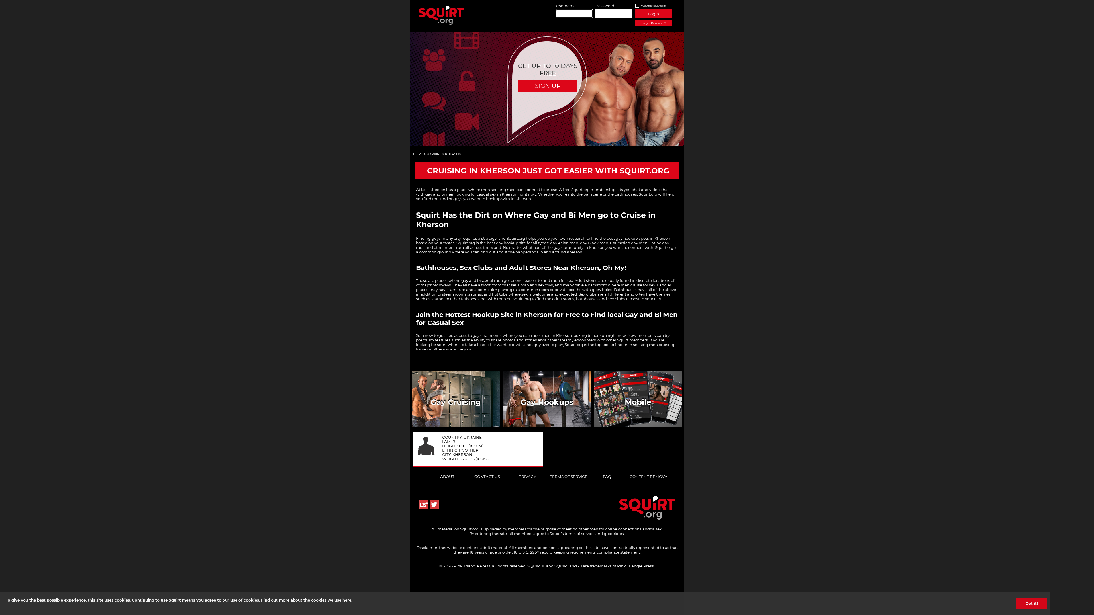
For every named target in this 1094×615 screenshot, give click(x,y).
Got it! (1032, 603)
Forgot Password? (653, 23)
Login (653, 13)
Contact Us (487, 476)
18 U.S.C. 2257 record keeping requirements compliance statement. (577, 552)
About (447, 476)
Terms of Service (568, 476)
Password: (605, 5)
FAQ (607, 476)
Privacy (527, 476)
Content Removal (650, 476)
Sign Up (548, 85)
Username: (566, 5)
